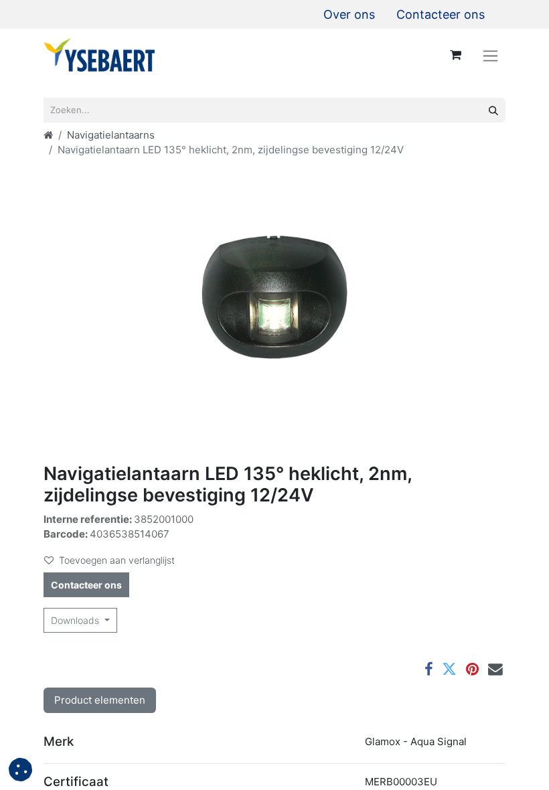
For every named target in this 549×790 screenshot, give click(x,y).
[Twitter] (449, 669)
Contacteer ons (86, 584)
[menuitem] (349, 14)
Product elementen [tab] (99, 700)
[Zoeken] (493, 110)
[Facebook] (428, 669)
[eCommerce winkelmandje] (455, 55)
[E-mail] (495, 669)
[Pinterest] (472, 669)
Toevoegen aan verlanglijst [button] (117, 560)
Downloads (76, 620)
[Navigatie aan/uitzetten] (490, 55)
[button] (20, 769)
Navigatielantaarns (111, 135)
